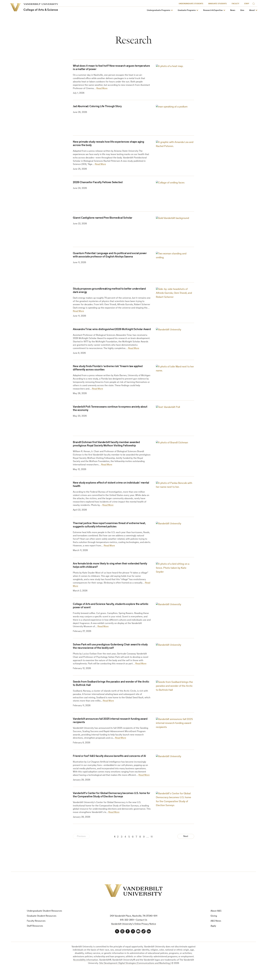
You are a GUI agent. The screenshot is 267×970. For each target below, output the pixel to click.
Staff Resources (35, 926)
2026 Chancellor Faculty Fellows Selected (97, 182)
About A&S (216, 911)
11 (152, 837)
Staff (246, 4)
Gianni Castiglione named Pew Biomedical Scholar (102, 218)
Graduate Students (217, 4)
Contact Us (141, 920)
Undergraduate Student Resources (44, 911)
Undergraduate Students (191, 4)
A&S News (216, 921)
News (232, 10)
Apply (213, 926)
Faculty (235, 4)
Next (185, 836)
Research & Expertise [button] (213, 10)
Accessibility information (85, 960)
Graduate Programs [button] (187, 10)
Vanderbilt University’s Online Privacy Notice (133, 924)
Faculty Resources (36, 921)
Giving (214, 916)
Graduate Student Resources (41, 916)
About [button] (252, 10)
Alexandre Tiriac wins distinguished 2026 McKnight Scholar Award (112, 329)
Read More (101, 88)
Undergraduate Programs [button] (158, 10)
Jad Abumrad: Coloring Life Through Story (97, 106)
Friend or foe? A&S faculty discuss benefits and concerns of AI (109, 756)
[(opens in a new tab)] (175, 117)
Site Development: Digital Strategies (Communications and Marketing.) (135, 963)
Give (242, 10)
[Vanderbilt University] (133, 890)
